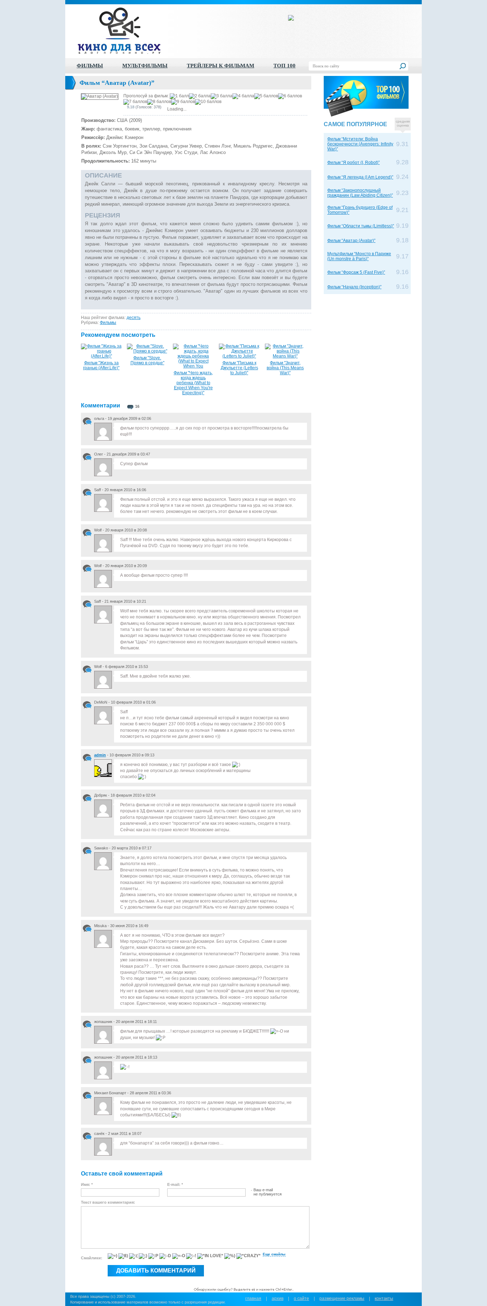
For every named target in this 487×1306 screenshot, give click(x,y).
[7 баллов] (135, 102)
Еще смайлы (274, 1254)
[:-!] (191, 1256)
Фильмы (108, 322)
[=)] (112, 1256)
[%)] (229, 1256)
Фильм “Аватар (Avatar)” (351, 240)
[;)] (143, 1256)
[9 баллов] (183, 102)
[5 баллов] (266, 96)
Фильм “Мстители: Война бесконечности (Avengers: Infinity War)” (360, 144)
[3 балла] (221, 96)
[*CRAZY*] (248, 1256)
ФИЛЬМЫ (90, 65)
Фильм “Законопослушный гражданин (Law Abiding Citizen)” (360, 193)
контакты (384, 1298)
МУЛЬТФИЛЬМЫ (145, 65)
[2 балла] (200, 96)
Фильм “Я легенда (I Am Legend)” (360, 177)
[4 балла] (243, 96)
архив (277, 1298)
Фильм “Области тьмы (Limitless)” (360, 225)
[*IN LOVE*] (210, 1256)
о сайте (301, 1298)
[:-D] (165, 1256)
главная (253, 1298)
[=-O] (178, 1256)
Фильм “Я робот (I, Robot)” (353, 162)
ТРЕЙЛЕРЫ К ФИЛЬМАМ (220, 65)
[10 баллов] (208, 102)
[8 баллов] (159, 102)
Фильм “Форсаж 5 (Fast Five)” (356, 272)
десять (133, 317)
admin (100, 755)
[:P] (153, 1256)
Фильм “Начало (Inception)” (354, 286)
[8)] (123, 1256)
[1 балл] (179, 96)
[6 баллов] (290, 96)
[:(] (133, 1256)
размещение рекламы (341, 1298)
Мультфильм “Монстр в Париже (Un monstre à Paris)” (359, 256)
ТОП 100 (284, 65)
